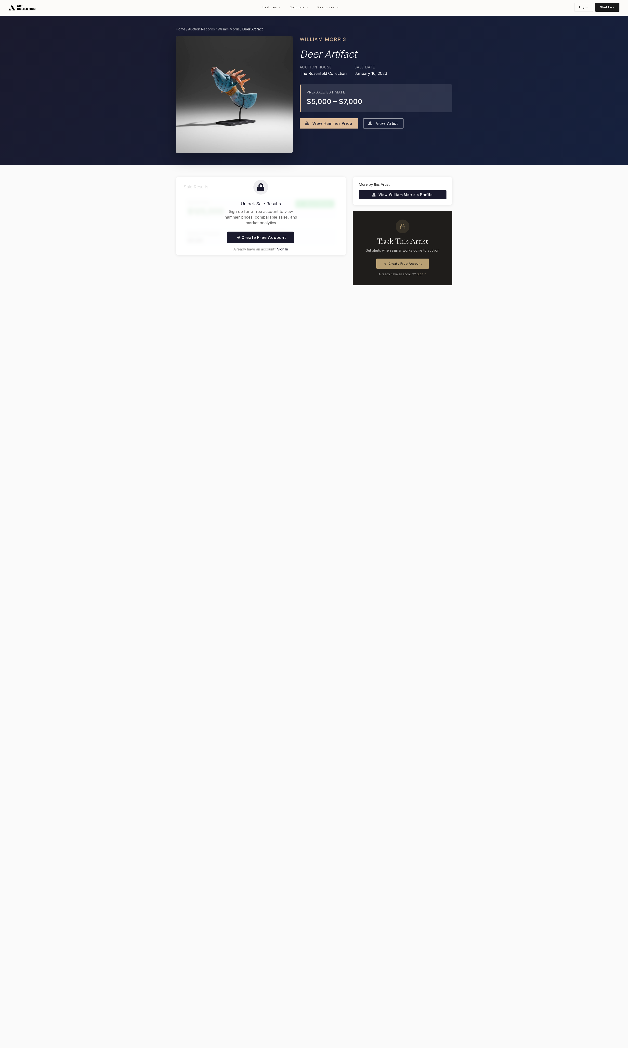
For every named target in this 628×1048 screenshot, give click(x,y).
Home (180, 29)
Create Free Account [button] (263, 237)
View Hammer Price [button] (331, 123)
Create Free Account (405, 263)
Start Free (607, 7)
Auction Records (201, 29)
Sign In (282, 249)
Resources (326, 7)
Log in (583, 7)
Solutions (297, 7)
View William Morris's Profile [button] (404, 195)
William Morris (229, 29)
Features (269, 7)
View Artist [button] (386, 123)
